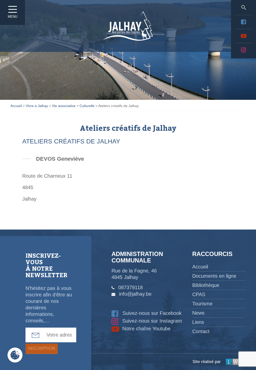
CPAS (198, 294)
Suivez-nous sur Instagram (151, 321)
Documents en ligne (214, 276)
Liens (198, 322)
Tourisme (202, 303)
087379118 (130, 287)
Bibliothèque (205, 285)
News (198, 313)
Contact (201, 331)
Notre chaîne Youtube (145, 328)
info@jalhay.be (135, 294)
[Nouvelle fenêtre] (243, 22)
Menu (12, 16)
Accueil (200, 266)
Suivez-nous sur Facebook (151, 313)
